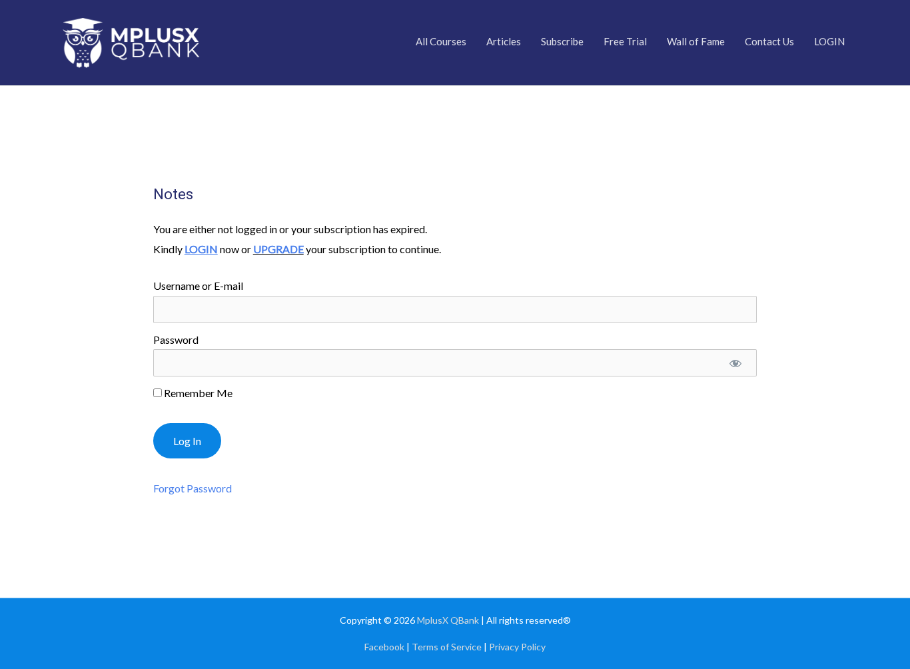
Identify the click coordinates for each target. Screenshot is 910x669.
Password (176, 339)
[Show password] (735, 362)
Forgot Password (192, 488)
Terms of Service (447, 646)
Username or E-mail (198, 285)
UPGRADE (278, 249)
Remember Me (197, 392)
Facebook (384, 646)
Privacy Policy (517, 646)
